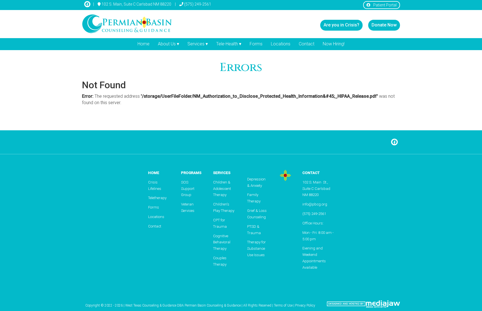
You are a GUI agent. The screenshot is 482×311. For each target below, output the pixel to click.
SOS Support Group (187, 188)
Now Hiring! (333, 43)
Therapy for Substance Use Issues (256, 248)
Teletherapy (157, 198)
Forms (256, 43)
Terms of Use (283, 305)
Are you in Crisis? (341, 25)
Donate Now (384, 25)
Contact (306, 43)
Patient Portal (385, 5)
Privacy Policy (305, 305)
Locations (280, 43)
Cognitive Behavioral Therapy (221, 242)
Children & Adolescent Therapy (222, 188)
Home (144, 43)
